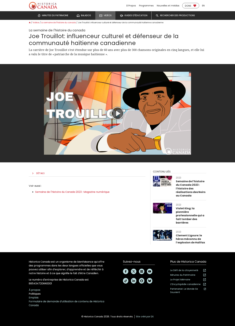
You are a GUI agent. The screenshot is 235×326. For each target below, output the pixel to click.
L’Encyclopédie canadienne (185, 284)
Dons (188, 5)
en (203, 5)
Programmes (146, 5)
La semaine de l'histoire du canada (58, 22)
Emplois (34, 297)
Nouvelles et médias (168, 5)
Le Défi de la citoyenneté (184, 270)
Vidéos (36, 22)
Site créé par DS (145, 316)
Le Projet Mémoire (180, 279)
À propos (34, 290)
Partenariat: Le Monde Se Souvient (184, 290)
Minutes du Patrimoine (182, 275)
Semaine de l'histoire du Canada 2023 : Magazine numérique (72, 192)
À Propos (131, 5)
